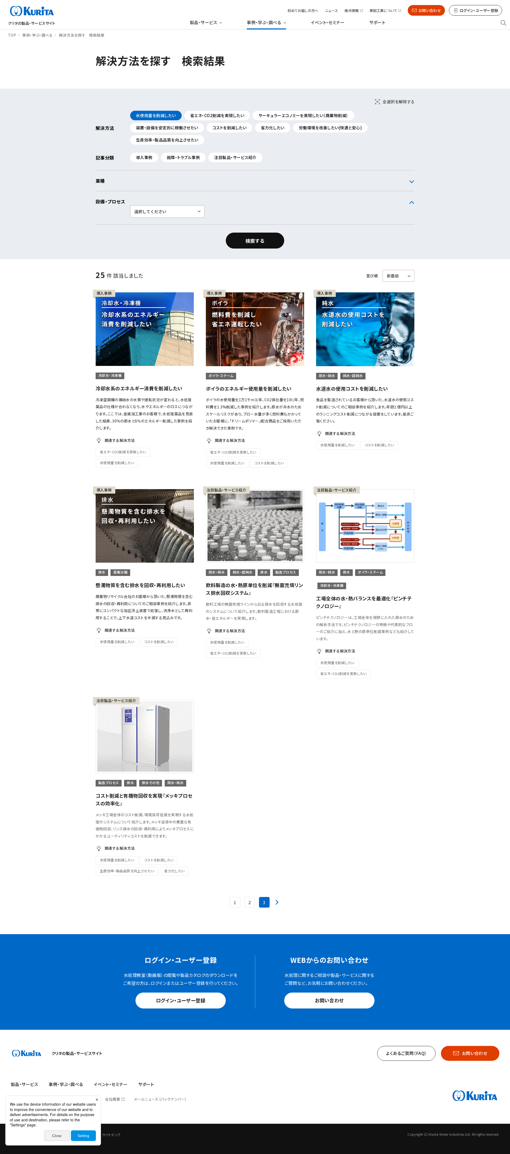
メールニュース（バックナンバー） (160, 1099)
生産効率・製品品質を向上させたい (167, 140)
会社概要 (112, 1099)
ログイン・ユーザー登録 (181, 1000)
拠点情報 (352, 10)
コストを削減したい (229, 127)
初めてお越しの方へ (302, 10)
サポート (377, 22)
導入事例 (144, 157)
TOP (12, 35)
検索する (255, 240)
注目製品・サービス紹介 (235, 157)
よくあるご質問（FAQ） (406, 1053)
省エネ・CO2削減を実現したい (217, 115)
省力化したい (272, 127)
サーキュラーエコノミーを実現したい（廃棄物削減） (303, 115)
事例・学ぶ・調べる (264, 22)
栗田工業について (383, 10)
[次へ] (277, 902)
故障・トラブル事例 (183, 157)
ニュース (331, 10)
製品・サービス (203, 22)
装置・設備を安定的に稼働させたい (167, 127)
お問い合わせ (430, 10)
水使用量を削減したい (156, 115)
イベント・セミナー (328, 22)
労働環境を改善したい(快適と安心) (330, 127)
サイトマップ (111, 1134)
